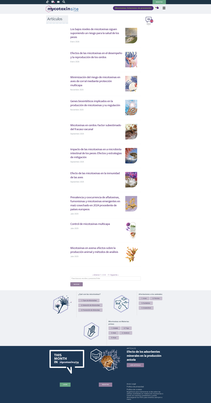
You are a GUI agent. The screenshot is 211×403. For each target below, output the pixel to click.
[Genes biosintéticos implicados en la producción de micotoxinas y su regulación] (131, 115)
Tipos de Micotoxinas (90, 300)
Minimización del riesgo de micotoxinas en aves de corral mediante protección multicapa (95, 81)
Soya (114, 337)
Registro (159, 2)
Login (65, 384)
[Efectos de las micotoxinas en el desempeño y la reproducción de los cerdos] (131, 67)
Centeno (126, 333)
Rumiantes (146, 303)
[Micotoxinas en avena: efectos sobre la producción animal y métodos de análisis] (131, 262)
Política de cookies (134, 389)
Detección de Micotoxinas (91, 305)
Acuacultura (147, 308)
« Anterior (96, 275)
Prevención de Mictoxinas (91, 310)
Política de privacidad (135, 387)
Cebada (115, 328)
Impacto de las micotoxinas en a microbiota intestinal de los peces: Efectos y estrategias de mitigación (96, 153)
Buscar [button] (76, 284)
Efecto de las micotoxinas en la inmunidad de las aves (95, 175)
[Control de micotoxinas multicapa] (131, 238)
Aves (145, 298)
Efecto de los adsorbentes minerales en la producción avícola (144, 355)
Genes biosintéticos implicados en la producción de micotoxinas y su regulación (95, 103)
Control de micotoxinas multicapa (90, 224)
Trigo (127, 328)
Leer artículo (135, 365)
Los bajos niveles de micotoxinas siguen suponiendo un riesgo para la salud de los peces (94, 33)
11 (109, 275)
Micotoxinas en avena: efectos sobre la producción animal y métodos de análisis (94, 250)
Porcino (156, 298)
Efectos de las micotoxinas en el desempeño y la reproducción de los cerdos (96, 55)
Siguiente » (114, 275)
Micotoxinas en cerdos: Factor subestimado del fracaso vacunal (95, 127)
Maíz (114, 333)
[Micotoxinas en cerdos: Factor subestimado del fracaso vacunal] (131, 139)
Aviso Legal (131, 384)
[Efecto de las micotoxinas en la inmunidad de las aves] (131, 187)
